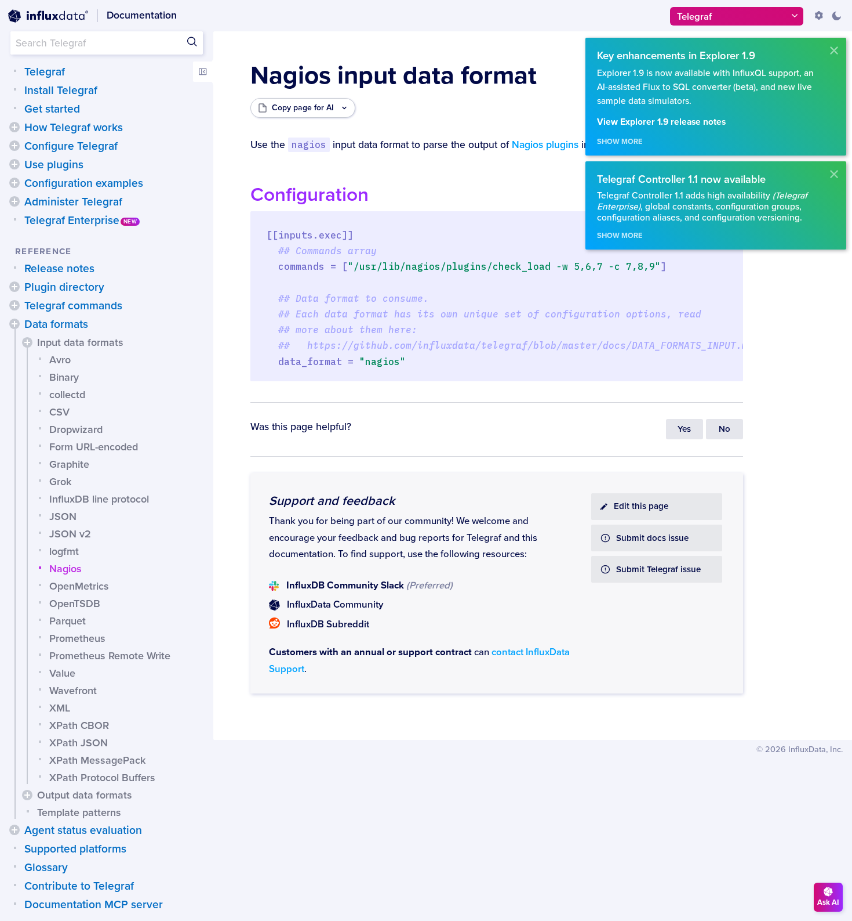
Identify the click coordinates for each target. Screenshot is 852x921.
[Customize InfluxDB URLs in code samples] (819, 15)
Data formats (56, 324)
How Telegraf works (73, 128)
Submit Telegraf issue (658, 569)
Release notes (59, 269)
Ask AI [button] (828, 902)
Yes (684, 429)
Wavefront (73, 690)
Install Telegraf (60, 90)
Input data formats (80, 342)
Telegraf (44, 72)
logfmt (64, 551)
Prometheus (77, 638)
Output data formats (84, 795)
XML (59, 708)
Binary (64, 377)
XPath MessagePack (97, 760)
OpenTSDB (74, 603)
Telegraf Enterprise (71, 220)
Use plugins (53, 165)
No (724, 429)
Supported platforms (75, 849)
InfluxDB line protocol (99, 499)
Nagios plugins (545, 145)
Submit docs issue (652, 538)
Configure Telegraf (71, 146)
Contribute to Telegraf (79, 886)
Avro (60, 359)
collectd (67, 394)
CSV (59, 412)
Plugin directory (64, 287)
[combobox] (106, 43)
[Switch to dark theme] (836, 15)
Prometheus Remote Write (109, 655)
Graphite (69, 464)
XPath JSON (78, 742)
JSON (63, 516)
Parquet (67, 621)
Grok (60, 481)
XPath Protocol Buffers (102, 777)
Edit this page (641, 506)
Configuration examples (83, 183)
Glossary (46, 868)
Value (62, 673)
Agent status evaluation (83, 830)
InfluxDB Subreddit (328, 624)
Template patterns (79, 812)
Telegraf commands (73, 306)
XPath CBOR (79, 725)
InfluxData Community (335, 605)
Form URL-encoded (93, 446)
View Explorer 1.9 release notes (661, 122)
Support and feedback (332, 500)
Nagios (65, 568)
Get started (52, 109)
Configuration (309, 195)
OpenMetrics (79, 586)
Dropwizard (76, 429)
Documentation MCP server (93, 905)
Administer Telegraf (73, 202)
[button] (14, 127)
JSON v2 (70, 534)
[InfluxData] (48, 16)
